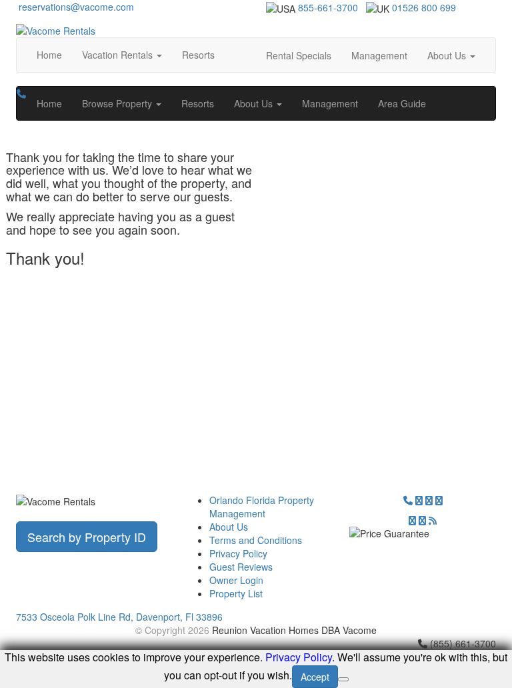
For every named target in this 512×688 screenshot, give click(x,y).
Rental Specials (298, 55)
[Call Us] (21, 93)
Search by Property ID (86, 536)
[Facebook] (429, 500)
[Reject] (343, 679)
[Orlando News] (433, 520)
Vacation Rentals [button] (118, 54)
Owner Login (236, 580)
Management (379, 55)
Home (49, 54)
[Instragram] (439, 500)
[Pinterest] (412, 520)
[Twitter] (419, 500)
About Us (228, 526)
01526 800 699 (424, 7)
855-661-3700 (328, 7)
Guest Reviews (241, 566)
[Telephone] (408, 500)
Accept (315, 676)
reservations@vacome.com (75, 6)
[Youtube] (422, 520)
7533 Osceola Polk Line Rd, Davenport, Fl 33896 (119, 616)
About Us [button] (448, 55)
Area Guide (402, 103)
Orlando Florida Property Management (261, 506)
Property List (236, 593)
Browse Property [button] (118, 103)
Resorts (198, 54)
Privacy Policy (238, 553)
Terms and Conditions (255, 540)
